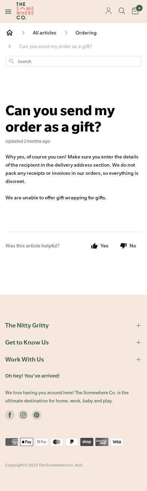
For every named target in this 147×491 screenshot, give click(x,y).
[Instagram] (23, 416)
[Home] (9, 33)
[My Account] (108, 11)
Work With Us (24, 359)
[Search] (122, 11)
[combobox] (73, 61)
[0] (135, 11)
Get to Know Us (27, 342)
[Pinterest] (36, 416)
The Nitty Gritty (27, 325)
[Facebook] (10, 416)
